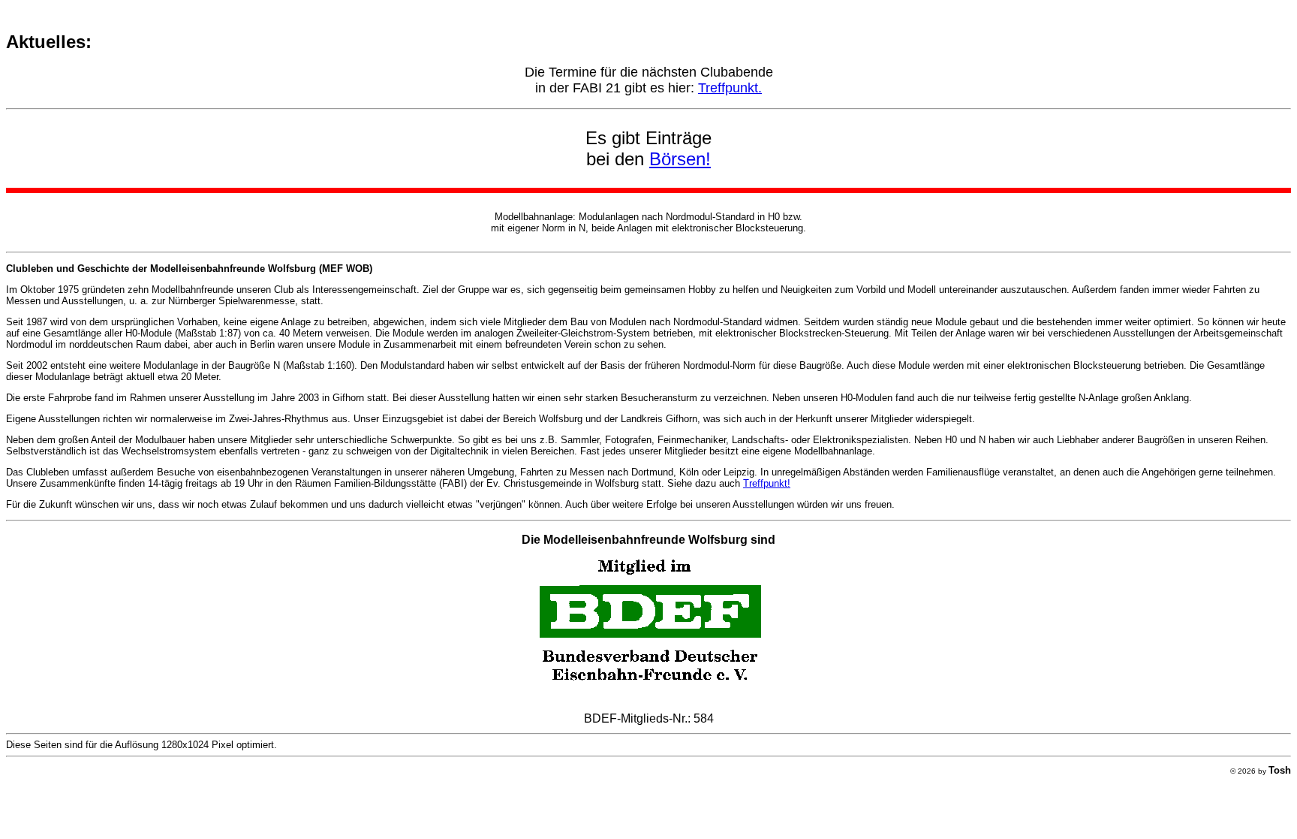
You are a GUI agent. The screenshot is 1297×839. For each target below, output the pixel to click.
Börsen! (680, 159)
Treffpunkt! (766, 483)
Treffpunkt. (730, 87)
